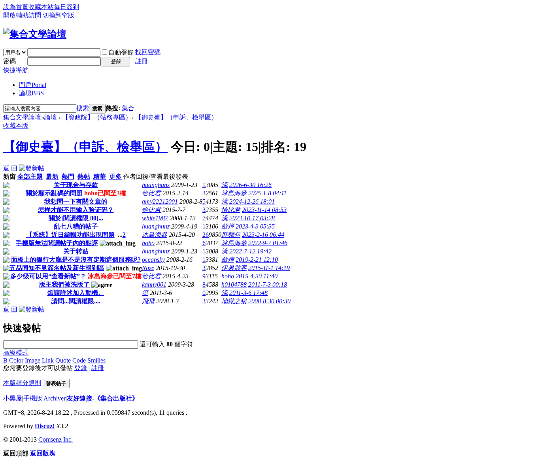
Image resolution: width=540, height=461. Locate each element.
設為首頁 (15, 7)
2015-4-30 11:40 (257, 276)
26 (205, 234)
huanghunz (156, 184)
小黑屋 (12, 398)
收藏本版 (15, 125)
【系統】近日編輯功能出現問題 (70, 234)
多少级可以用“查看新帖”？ (48, 276)
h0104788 (234, 284)
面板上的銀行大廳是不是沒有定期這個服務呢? (76, 259)
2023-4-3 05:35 (255, 226)
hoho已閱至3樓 (105, 193)
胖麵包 (230, 234)
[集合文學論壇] (34, 34)
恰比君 (151, 193)
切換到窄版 (58, 15)
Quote (63, 360)
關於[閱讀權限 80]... (76, 218)
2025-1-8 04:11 (267, 193)
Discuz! (45, 426)
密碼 (9, 61)
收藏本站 (41, 7)
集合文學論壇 (22, 117)
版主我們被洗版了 (64, 284)
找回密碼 (147, 52)
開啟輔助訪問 (22, 15)
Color (16, 360)
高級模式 (15, 352)
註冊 (141, 61)
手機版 (32, 398)
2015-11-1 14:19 (269, 268)
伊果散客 (234, 268)
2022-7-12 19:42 (250, 251)
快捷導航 (15, 70)
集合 (128, 108)
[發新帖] (31, 168)
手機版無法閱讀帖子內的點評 (57, 243)
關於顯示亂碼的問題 (54, 193)
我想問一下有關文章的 (76, 201)
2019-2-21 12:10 (257, 259)
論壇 (31, 93)
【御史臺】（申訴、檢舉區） (176, 117)
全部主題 (30, 176)
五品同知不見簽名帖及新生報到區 (56, 268)
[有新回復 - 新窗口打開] (6, 186)
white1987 (155, 218)
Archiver (54, 398)
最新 (52, 176)
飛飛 (148, 301)
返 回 (10, 168)
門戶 (32, 84)
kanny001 (154, 284)
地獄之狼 (234, 301)
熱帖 (83, 176)
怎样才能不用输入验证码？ (76, 209)
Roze (148, 268)
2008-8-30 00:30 (269, 301)
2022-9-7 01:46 (267, 243)
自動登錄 (121, 52)
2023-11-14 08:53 (264, 209)
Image (32, 360)
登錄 (80, 368)
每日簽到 (66, 7)
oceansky (153, 259)
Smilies (96, 360)
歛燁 (227, 226)
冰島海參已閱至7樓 (115, 276)
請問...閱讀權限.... (75, 301)
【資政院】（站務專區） (97, 117)
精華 (99, 176)
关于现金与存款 (76, 184)
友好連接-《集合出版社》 (102, 398)
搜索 (82, 108)
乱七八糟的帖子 (76, 226)
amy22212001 (160, 201)
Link (48, 360)
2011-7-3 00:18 (267, 284)
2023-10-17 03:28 (252, 218)
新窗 (9, 176)
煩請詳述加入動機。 (75, 292)
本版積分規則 (22, 383)
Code (79, 360)
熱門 (68, 176)
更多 (115, 176)
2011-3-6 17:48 (248, 292)
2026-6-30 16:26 (250, 184)
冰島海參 (234, 193)
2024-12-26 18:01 (252, 201)
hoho (148, 243)
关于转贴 (76, 251)
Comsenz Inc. (55, 439)
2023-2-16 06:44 (263, 234)
